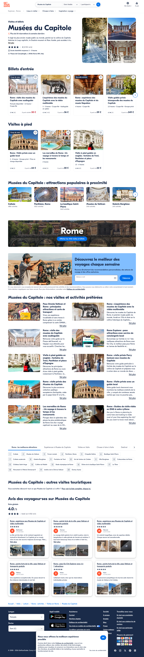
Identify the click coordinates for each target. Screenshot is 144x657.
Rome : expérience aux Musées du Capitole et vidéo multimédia (27, 522)
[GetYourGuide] (7, 4)
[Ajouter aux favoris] (35, 77)
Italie (18, 604)
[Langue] (128, 3)
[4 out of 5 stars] (15, 513)
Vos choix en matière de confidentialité (82, 626)
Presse (105, 626)
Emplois (105, 619)
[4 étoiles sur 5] (15, 47)
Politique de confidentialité (76, 289)
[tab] (24, 447)
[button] (23, 95)
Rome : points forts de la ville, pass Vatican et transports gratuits (71, 522)
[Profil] (137, 3)
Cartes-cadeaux (108, 630)
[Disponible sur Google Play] (58, 617)
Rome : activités (38, 604)
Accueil (11, 604)
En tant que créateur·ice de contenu (126, 623)
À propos (106, 615)
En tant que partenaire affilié (125, 629)
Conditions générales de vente (79, 630)
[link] (23, 95)
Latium (26, 604)
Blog (104, 622)
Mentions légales (75, 619)
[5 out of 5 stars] (28, 527)
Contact (72, 615)
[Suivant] (135, 95)
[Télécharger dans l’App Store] (58, 626)
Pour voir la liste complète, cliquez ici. (76, 489)
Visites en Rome (53, 604)
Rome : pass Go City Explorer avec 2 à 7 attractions (68, 565)
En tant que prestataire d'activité (125, 616)
